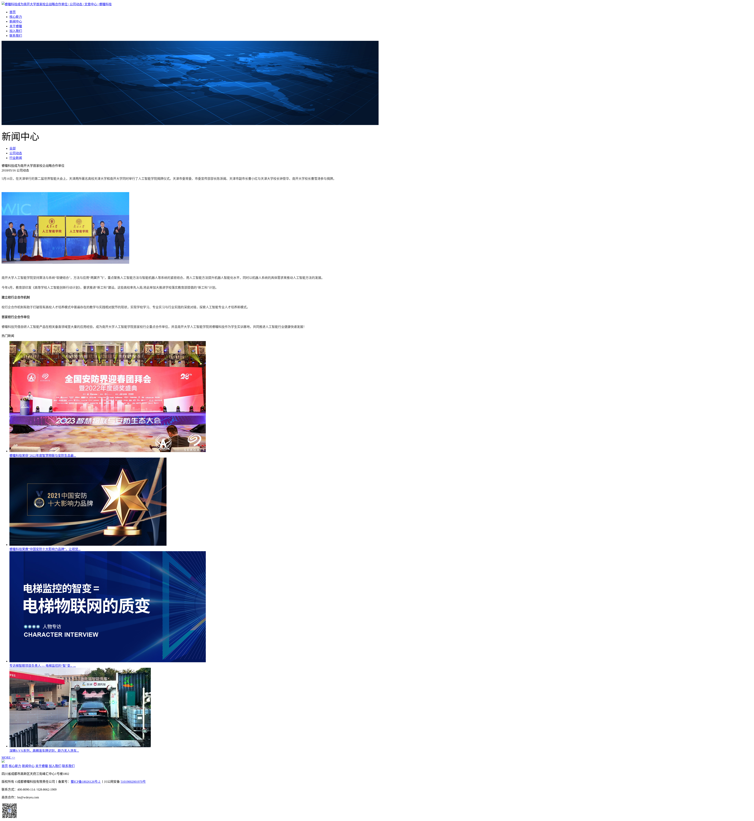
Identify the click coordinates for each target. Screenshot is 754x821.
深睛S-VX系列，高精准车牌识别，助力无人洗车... (44, 750)
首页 (12, 12)
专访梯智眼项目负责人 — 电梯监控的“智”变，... (42, 665)
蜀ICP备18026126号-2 (86, 781)
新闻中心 (15, 21)
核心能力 (15, 16)
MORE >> (8, 757)
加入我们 (15, 31)
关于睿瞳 (15, 26)
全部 (12, 148)
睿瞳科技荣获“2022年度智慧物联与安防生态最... (42, 455)
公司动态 (15, 153)
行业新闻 (15, 158)
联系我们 (15, 35)
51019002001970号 (133, 781)
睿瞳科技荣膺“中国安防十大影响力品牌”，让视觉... (45, 549)
